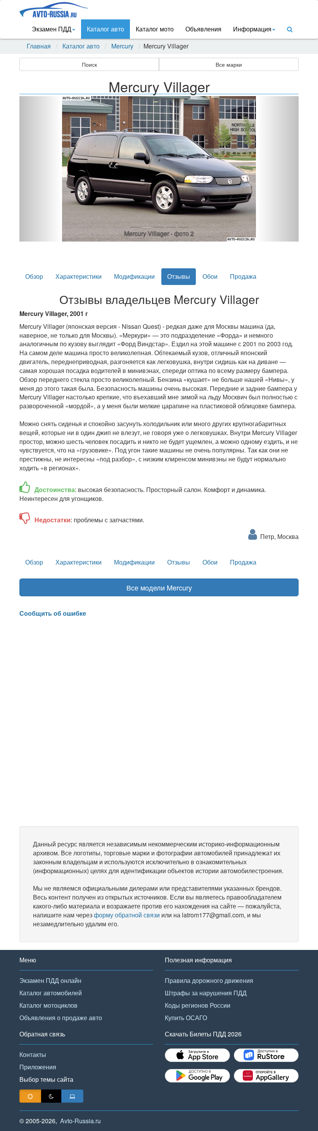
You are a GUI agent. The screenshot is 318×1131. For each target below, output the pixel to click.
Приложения (37, 1066)
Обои (210, 276)
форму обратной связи (127, 914)
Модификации (134, 276)
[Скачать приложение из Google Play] (197, 1076)
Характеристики (78, 276)
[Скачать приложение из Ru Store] (266, 1055)
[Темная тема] (51, 1096)
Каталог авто (105, 28)
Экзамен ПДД (51, 28)
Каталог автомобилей (50, 992)
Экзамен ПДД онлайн (50, 980)
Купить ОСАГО (186, 1017)
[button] (40, 169)
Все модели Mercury (159, 587)
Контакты (32, 1054)
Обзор (34, 276)
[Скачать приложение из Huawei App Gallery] (266, 1076)
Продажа (243, 276)
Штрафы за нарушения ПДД (206, 992)
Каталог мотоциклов (48, 1005)
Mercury (122, 46)
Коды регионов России (197, 1005)
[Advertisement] (159, 722)
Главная (39, 46)
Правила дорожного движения (209, 980)
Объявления (203, 28)
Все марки (229, 64)
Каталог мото (155, 28)
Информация (252, 28)
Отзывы (178, 276)
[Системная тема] (72, 1096)
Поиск (89, 64)
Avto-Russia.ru (80, 1120)
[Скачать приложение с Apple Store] (197, 1055)
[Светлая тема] (30, 1096)
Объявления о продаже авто (60, 1017)
